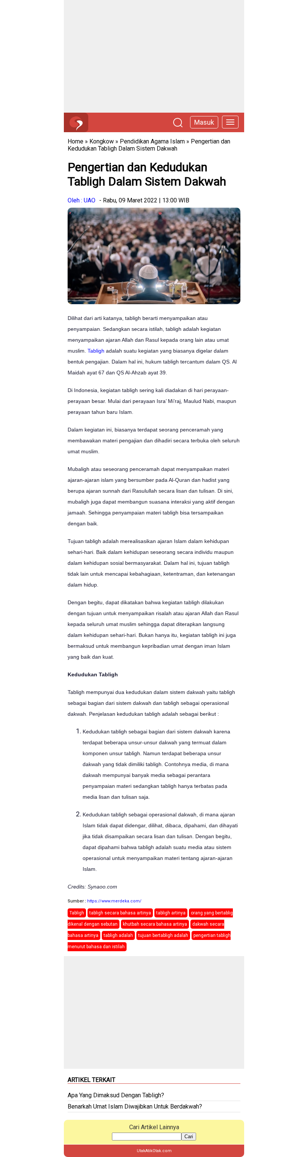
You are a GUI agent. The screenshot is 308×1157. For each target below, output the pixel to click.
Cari (188, 1136)
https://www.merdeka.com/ (114, 901)
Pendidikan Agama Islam (152, 141)
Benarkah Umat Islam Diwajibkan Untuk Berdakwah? (135, 1106)
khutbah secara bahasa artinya (155, 924)
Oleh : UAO (81, 200)
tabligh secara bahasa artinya (120, 913)
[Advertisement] (154, 56)
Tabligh (96, 351)
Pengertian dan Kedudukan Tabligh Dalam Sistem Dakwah (149, 145)
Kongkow (101, 141)
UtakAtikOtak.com (154, 1150)
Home (75, 141)
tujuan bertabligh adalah (163, 935)
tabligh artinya (171, 913)
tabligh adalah (118, 935)
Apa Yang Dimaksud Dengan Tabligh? (116, 1095)
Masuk (204, 122)
